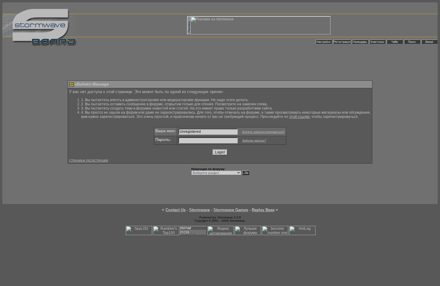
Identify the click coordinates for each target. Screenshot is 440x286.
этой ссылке (299, 117)
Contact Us (176, 210)
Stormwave (199, 210)
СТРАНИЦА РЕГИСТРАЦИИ (88, 160)
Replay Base (263, 210)
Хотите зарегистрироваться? (263, 131)
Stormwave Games (230, 210)
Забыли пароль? (254, 140)
